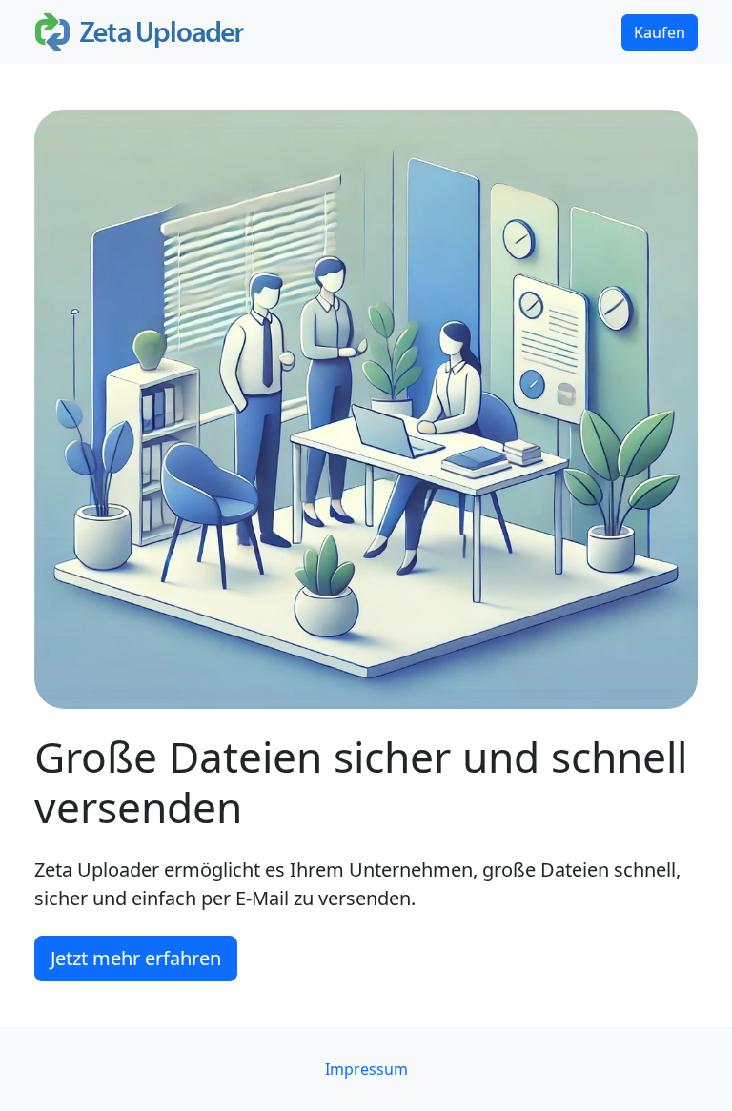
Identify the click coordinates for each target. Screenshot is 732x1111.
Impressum (366, 1069)
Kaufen (659, 32)
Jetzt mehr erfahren (136, 958)
